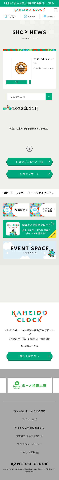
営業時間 (31, 16)
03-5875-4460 (29, 345)
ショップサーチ (29, 173)
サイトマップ (29, 419)
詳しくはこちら (29, 356)
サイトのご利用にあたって (29, 427)
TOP (5, 193)
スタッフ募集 (27, 452)
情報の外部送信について (29, 435)
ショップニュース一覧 (29, 161)
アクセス (51, 16)
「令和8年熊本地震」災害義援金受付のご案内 (28, 1)
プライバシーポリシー (29, 444)
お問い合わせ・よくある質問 (29, 411)
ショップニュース (21, 193)
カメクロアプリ (12, 16)
